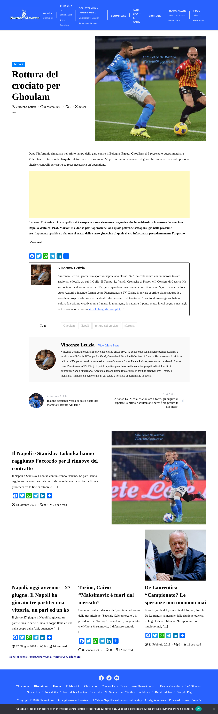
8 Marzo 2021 (53, 106)
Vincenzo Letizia (26, 106)
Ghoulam (69, 325)
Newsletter (33, 692)
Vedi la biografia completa (105, 309)
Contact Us (108, 686)
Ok (198, 708)
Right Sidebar (163, 692)
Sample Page (185, 692)
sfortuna (129, 325)
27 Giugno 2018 (26, 646)
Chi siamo (90, 686)
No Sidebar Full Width (119, 692)
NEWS (18, 64)
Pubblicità (144, 692)
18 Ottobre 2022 (26, 504)
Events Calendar (170, 686)
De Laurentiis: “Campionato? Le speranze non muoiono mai (175, 595)
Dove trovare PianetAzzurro (137, 686)
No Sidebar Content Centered (81, 692)
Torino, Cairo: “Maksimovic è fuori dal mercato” (106, 595)
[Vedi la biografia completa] (123, 309)
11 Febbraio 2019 (159, 644)
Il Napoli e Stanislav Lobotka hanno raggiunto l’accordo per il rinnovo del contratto (55, 461)
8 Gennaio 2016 (92, 650)
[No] (213, 709)
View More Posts (108, 345)
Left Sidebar (193, 686)
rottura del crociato (107, 325)
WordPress (191, 700)
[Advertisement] (109, 194)
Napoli (85, 325)
